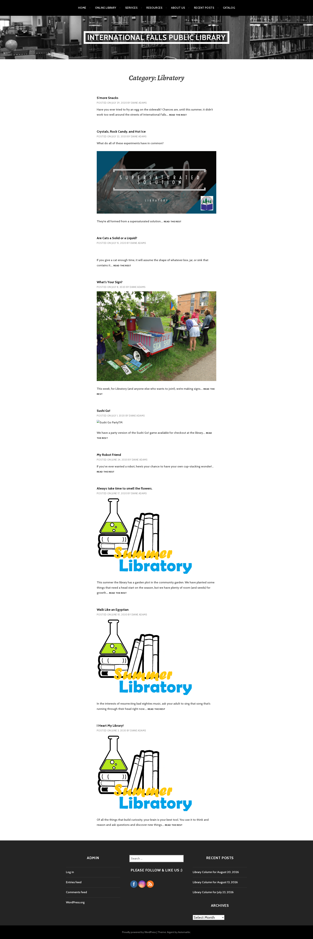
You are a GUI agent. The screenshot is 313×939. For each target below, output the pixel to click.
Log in (70, 872)
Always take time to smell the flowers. (124, 488)
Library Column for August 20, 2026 (216, 872)
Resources (154, 7)
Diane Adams (139, 102)
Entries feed (74, 882)
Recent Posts (204, 7)
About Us (178, 7)
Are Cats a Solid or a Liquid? (117, 238)
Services (131, 7)
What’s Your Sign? (109, 282)
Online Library (105, 7)
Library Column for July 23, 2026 (213, 892)
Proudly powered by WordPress (139, 932)
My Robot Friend (109, 455)
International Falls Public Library (156, 37)
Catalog (229, 7)
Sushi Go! (103, 411)
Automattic (184, 932)
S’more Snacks (107, 98)
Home (82, 7)
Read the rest (178, 114)
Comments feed (76, 892)
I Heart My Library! (110, 726)
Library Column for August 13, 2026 (215, 882)
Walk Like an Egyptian (113, 610)
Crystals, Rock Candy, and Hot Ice (121, 132)
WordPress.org (75, 902)
